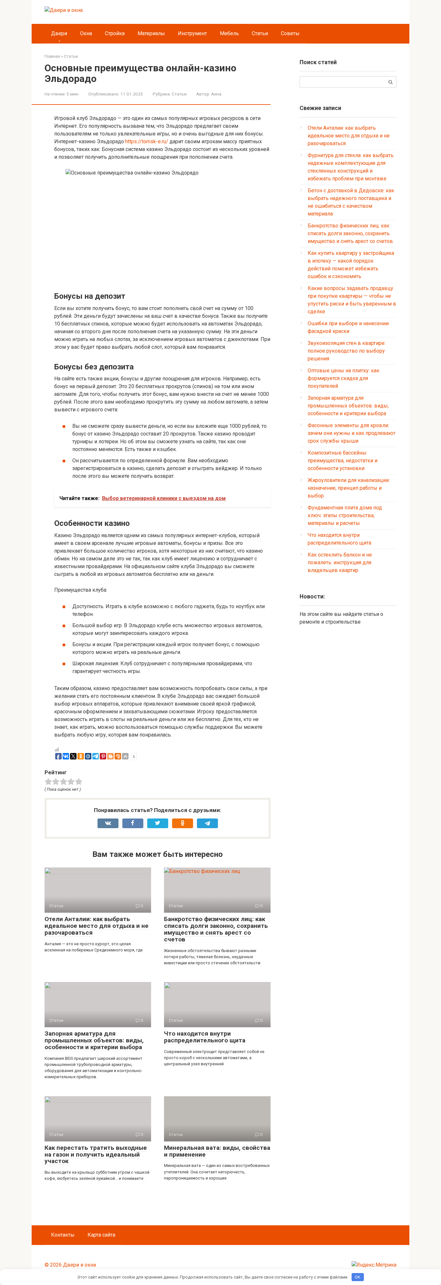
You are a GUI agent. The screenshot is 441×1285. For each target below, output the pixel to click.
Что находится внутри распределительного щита (204, 1037)
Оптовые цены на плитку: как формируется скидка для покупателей (343, 378)
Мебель (229, 33)
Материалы (151, 33)
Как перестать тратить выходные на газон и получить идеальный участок (96, 1154)
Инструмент (192, 33)
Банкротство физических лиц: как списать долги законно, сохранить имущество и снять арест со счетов (216, 929)
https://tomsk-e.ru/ (146, 141)
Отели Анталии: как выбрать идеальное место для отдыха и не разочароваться (97, 925)
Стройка (115, 33)
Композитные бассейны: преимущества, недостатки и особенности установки (342, 460)
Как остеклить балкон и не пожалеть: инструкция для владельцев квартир (340, 562)
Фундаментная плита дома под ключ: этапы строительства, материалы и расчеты (345, 515)
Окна (86, 33)
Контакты (63, 1235)
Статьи (260, 33)
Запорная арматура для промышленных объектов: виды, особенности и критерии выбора (94, 1040)
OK (357, 1277)
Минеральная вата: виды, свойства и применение (217, 1151)
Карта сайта (101, 1235)
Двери (59, 33)
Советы (290, 33)
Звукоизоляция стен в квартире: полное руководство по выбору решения (346, 351)
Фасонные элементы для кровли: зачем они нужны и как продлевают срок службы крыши (351, 433)
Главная (52, 56)
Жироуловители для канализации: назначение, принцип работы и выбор (349, 488)
